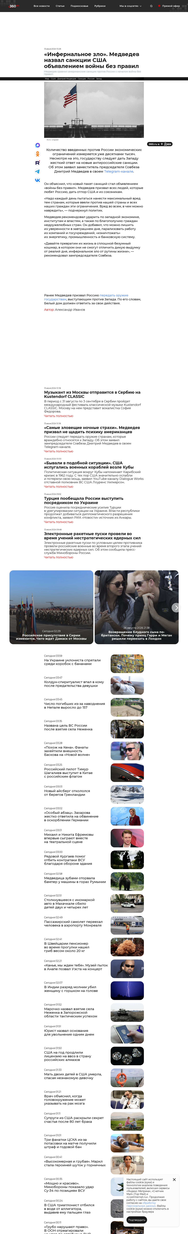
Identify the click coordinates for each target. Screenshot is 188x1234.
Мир (47, 79)
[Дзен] (160, 144)
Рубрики (100, 6)
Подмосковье (79, 6)
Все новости (42, 6)
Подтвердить (136, 1220)
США (53, 79)
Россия (91, 79)
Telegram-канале (118, 171)
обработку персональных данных (141, 1204)
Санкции (82, 79)
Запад (99, 79)
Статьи (60, 6)
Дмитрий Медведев (66, 79)
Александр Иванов (70, 309)
